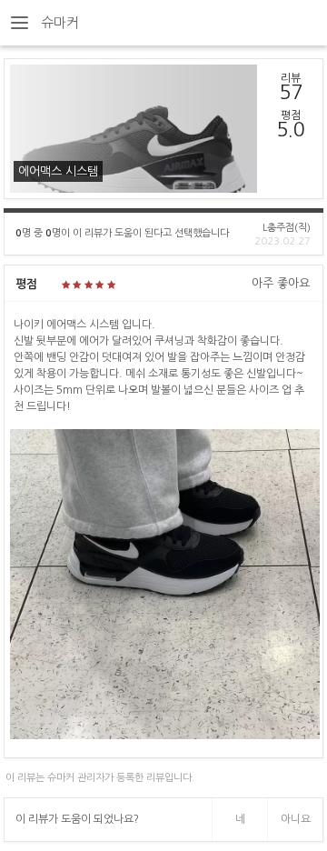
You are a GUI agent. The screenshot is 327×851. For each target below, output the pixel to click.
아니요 (296, 819)
